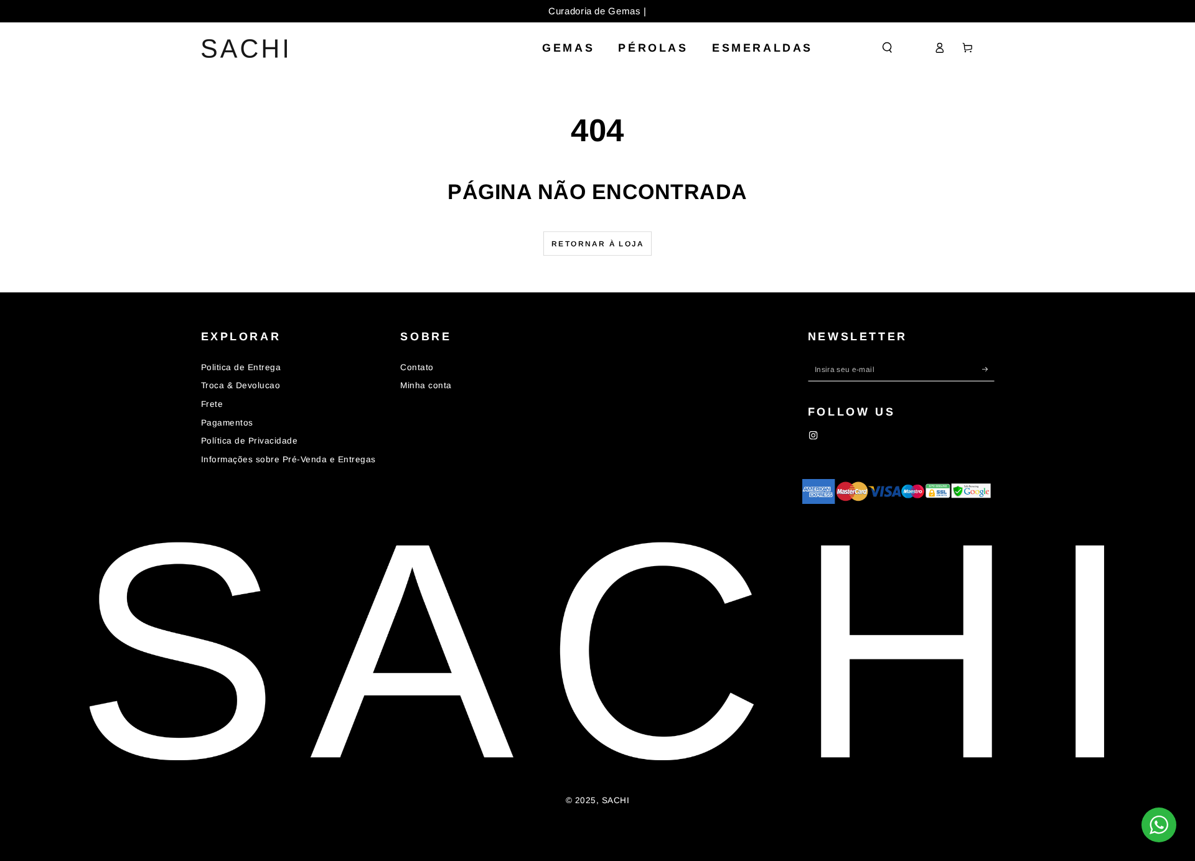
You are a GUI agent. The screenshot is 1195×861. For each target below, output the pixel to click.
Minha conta (426, 385)
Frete (212, 404)
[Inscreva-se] (988, 369)
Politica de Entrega (241, 367)
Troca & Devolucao (241, 385)
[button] (887, 47)
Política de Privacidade (249, 440)
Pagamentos (227, 422)
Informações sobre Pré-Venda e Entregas (288, 459)
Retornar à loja (597, 244)
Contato (417, 367)
